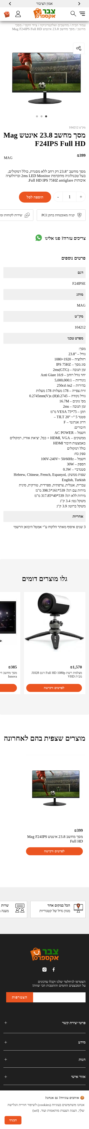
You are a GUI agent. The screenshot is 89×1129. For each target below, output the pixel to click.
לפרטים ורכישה (54, 688)
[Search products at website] (73, 14)
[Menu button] (82, 13)
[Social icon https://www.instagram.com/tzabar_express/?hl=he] (44, 969)
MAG (8, 158)
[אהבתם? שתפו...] (61, 48)
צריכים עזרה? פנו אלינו (65, 238)
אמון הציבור (44, 3)
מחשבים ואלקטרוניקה (54, 25)
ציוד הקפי (30, 25)
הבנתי (13, 1120)
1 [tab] (48, 118)
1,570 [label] (76, 667)
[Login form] (18, 14)
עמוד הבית (79, 25)
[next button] (10, 4)
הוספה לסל (35, 197)
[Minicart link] (6, 14)
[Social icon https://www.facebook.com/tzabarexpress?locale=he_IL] (53, 969)
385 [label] (12, 667)
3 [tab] (39, 118)
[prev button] (79, 4)
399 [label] (81, 155)
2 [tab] (43, 118)
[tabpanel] (44, 73)
